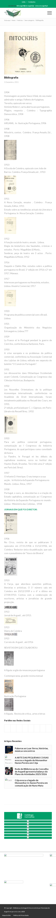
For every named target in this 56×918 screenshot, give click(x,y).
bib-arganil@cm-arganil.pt (25, 6)
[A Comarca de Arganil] (28, 827)
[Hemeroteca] (28, 821)
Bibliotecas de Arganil (20, 908)
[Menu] (48, 13)
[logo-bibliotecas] (23, 13)
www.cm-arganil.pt (41, 6)
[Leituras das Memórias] (28, 824)
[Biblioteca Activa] (28, 830)
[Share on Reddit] (43, 728)
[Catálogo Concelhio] (28, 816)
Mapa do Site (6, 915)
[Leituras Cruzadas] (28, 832)
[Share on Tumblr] (31, 728)
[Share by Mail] (49, 728)
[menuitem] (24, 2)
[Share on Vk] (37, 728)
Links (24, 2)
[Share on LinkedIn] (25, 728)
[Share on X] (13, 728)
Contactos (31, 2)
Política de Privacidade (21, 915)
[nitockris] (24, 53)
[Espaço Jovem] (28, 838)
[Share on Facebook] (7, 728)
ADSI (23, 911)
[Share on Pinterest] (19, 728)
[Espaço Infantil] (28, 835)
